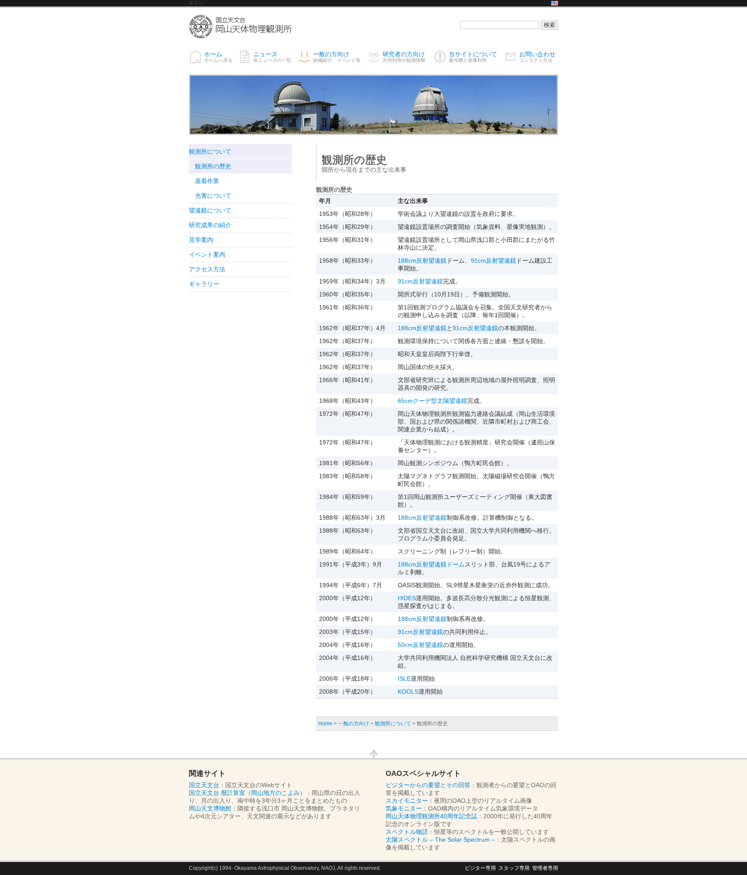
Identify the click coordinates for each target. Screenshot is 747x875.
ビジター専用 (480, 868)
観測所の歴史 (213, 166)
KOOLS (408, 691)
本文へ (196, 3)
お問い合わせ (537, 57)
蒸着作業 (207, 180)
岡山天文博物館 (210, 808)
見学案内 (201, 239)
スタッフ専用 (514, 868)
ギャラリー (204, 283)
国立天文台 (204, 785)
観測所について (393, 724)
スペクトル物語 (407, 831)
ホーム (218, 57)
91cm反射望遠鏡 (493, 260)
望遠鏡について (210, 210)
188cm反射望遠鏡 (422, 260)
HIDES (407, 598)
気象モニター (404, 808)
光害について (213, 195)
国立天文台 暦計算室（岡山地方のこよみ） (247, 792)
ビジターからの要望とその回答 (428, 785)
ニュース (272, 57)
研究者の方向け (404, 57)
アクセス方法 (207, 269)
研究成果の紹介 (210, 225)
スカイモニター (407, 800)
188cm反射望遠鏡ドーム (431, 564)
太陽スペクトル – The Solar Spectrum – (440, 839)
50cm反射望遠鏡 (420, 644)
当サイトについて (473, 57)
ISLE (404, 678)
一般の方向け (337, 57)
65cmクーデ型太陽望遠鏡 (432, 400)
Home (325, 724)
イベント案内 (207, 254)
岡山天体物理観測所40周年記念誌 (431, 816)
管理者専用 (545, 868)
